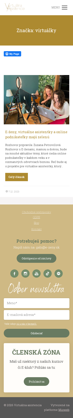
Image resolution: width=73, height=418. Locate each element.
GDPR (36, 217)
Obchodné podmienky (36, 212)
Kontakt (36, 229)
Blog (36, 223)
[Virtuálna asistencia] (15, 7)
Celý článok (16, 177)
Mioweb (63, 410)
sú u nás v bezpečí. (26, 323)
